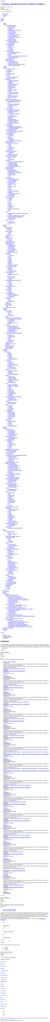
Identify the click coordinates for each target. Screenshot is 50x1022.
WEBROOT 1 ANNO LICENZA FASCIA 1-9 (13, 887)
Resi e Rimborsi (3, 966)
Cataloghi (2, 986)
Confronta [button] (6, 675)
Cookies (9, 1020)
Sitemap (20, 1020)
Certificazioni (3, 992)
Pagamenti (2, 968)
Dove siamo (3, 988)
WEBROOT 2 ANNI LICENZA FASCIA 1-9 (13, 687)
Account (2, 632)
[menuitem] (6, 591)
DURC (2, 997)
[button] (9, 661)
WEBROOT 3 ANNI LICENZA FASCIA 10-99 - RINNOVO (16, 837)
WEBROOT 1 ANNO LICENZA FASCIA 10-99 (14, 671)
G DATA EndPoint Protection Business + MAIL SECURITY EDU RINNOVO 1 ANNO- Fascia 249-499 (26, 770)
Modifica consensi (15, 1020)
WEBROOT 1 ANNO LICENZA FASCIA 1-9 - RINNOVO (16, 820)
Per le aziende (3, 972)
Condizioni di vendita (4, 970)
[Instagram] (4, 1013)
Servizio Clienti (3, 961)
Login (4, 16)
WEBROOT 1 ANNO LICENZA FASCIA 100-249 (14, 804)
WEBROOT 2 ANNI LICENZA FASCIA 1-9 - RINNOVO (16, 704)
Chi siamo (2, 983)
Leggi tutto (4, 648)
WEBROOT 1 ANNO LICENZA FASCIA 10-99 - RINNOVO (17, 787)
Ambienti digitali (6, 635)
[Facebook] (4, 1011)
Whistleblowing (3, 1006)
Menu (2, 20)
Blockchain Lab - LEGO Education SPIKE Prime (14, 870)
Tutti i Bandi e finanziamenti (11, 594)
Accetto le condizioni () (8, 957)
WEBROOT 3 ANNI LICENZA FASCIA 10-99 (13, 737)
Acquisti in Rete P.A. (4, 975)
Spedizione (2, 963)
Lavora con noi (3, 995)
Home (4, 634)
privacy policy (13, 957)
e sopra (9, 910)
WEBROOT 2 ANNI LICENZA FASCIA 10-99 (13, 721)
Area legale (2, 1020)
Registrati (5, 15)
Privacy (6, 1020)
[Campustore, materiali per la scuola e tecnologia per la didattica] (25, 4)
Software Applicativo (7, 636)
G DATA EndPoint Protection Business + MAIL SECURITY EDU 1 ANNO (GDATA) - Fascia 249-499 (26, 754)
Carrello (2, 19)
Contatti (2, 1001)
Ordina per (3, 659)
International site (4, 1003)
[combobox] (7, 6)
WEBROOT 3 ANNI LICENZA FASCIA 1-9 (13, 854)
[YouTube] (4, 1015)
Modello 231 (3, 999)
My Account (5, 13)
